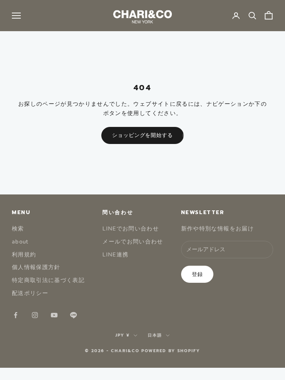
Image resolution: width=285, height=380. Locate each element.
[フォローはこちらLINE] (73, 315)
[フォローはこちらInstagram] (35, 315)
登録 (197, 274)
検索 (18, 228)
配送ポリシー (30, 293)
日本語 (155, 335)
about (20, 241)
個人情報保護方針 (36, 267)
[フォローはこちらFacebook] (15, 315)
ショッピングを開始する (142, 135)
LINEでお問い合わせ (130, 228)
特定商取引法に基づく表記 (48, 280)
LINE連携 (115, 254)
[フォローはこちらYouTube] (54, 315)
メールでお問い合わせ (132, 241)
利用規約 (24, 254)
